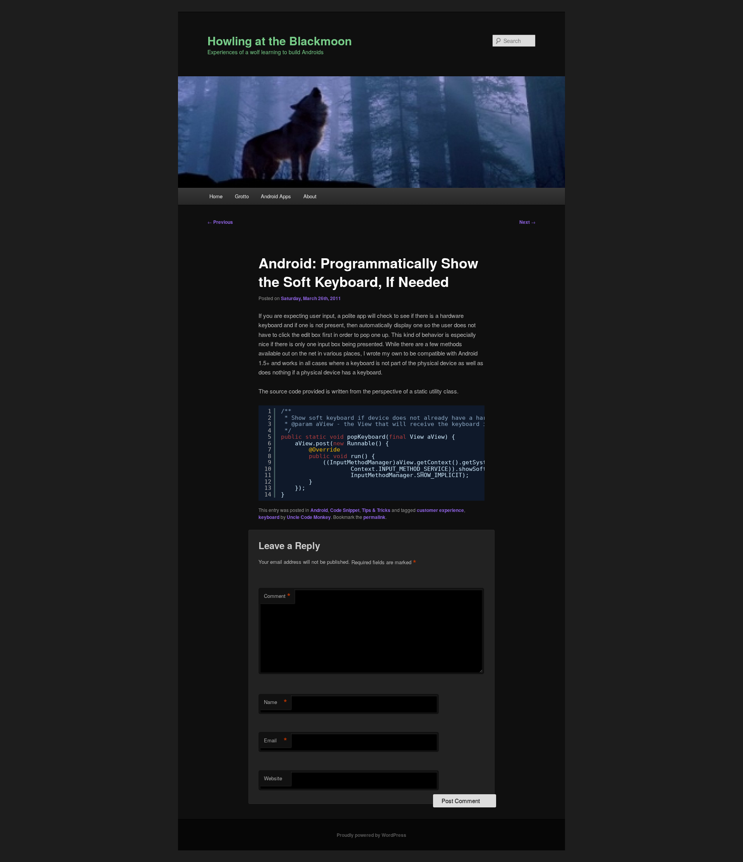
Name (275, 702)
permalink (374, 516)
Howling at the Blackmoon (279, 40)
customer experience (440, 510)
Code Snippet (345, 510)
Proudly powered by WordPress (371, 834)
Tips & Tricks (376, 510)
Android (319, 510)
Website (273, 778)
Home (216, 196)
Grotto (242, 196)
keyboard (269, 516)
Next (527, 221)
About (310, 196)
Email (275, 740)
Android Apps (276, 196)
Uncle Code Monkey (309, 516)
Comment (277, 596)
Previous (220, 221)
